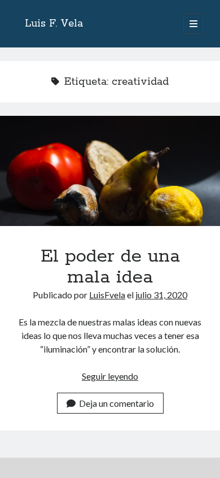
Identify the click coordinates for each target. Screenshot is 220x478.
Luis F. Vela (54, 24)
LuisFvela (107, 294)
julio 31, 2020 (161, 294)
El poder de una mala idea (110, 171)
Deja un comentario (116, 403)
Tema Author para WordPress (77, 467)
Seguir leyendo (110, 376)
